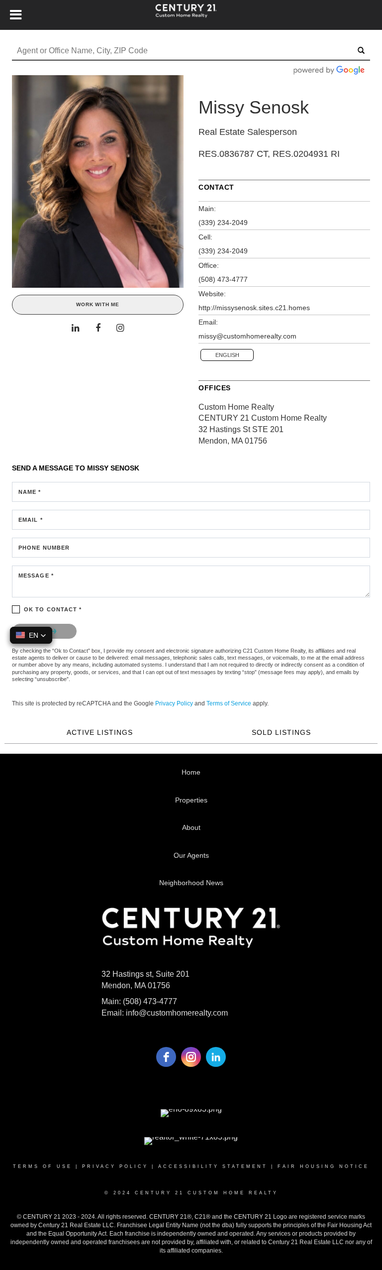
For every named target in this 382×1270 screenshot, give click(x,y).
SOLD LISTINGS (281, 732)
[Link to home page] (191, 15)
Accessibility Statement (213, 1166)
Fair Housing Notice (323, 1166)
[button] (31, 635)
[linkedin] (216, 1057)
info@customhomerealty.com (177, 1013)
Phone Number (44, 548)
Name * (29, 492)
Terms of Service (228, 703)
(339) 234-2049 (223, 223)
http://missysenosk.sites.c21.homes (254, 308)
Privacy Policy (174, 703)
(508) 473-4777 (223, 279)
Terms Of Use (42, 1166)
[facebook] (166, 1057)
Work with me (97, 304)
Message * (36, 575)
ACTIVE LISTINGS (100, 732)
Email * (30, 520)
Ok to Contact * (53, 609)
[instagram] (191, 1057)
